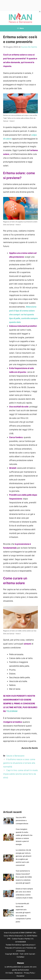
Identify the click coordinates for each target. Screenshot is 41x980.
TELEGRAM (11, 711)
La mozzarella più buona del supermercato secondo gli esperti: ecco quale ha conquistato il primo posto (23, 912)
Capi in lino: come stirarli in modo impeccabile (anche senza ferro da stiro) (20, 774)
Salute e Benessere (15, 756)
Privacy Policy (29, 973)
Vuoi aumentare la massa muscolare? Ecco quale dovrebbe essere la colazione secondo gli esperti (24, 877)
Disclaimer (20, 976)
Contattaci (20, 957)
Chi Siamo (9, 973)
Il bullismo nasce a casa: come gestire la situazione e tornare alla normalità (19, 763)
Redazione (18, 973)
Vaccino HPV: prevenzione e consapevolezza (22, 820)
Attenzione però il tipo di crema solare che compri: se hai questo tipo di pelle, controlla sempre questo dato (23, 314)
